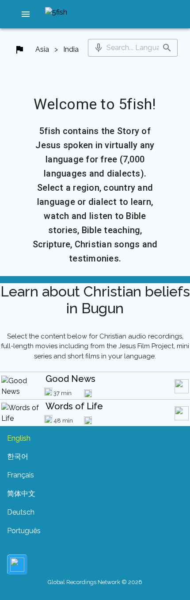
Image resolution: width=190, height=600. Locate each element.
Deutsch (20, 512)
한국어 (17, 456)
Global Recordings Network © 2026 (95, 582)
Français (20, 475)
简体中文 (21, 493)
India (71, 49)
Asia (42, 49)
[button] (26, 14)
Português (24, 531)
